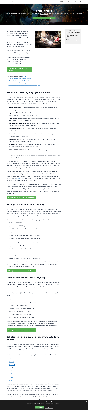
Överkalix (11, 362)
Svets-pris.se (11, 2)
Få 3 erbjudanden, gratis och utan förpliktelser (44, 18)
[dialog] (44, 405)
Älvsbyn (11, 380)
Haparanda (12, 365)
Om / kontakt (69, 2)
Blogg (76, 2)
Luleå (10, 374)
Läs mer (56, 404)
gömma (24, 76)
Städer (62, 2)
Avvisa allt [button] (49, 407)
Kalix (10, 359)
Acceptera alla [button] (40, 407)
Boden (11, 377)
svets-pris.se (20, 178)
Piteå (10, 371)
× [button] (86, 401)
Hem (57, 2)
